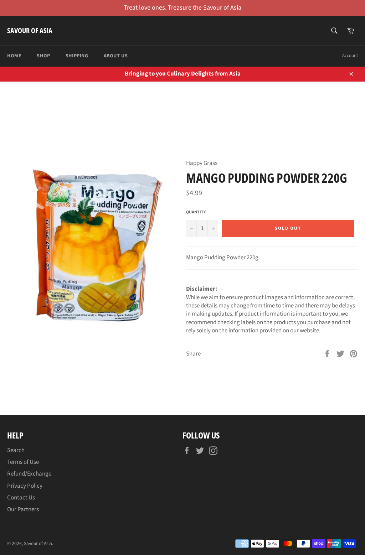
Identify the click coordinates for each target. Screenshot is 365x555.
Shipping (77, 55)
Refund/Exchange (29, 474)
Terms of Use (23, 462)
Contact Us (21, 497)
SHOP (43, 55)
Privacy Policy (24, 486)
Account (350, 55)
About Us (116, 55)
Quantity (196, 212)
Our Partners (23, 509)
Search (16, 450)
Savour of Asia (29, 30)
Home (14, 55)
